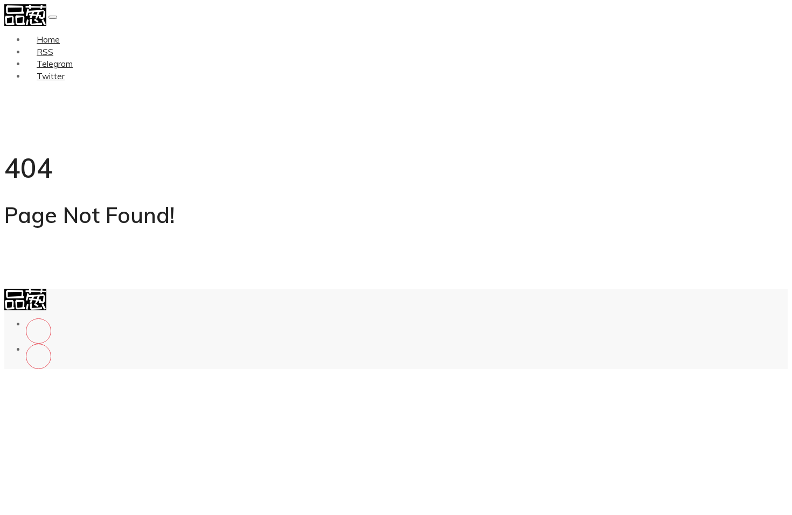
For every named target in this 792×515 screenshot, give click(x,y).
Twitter (51, 76)
